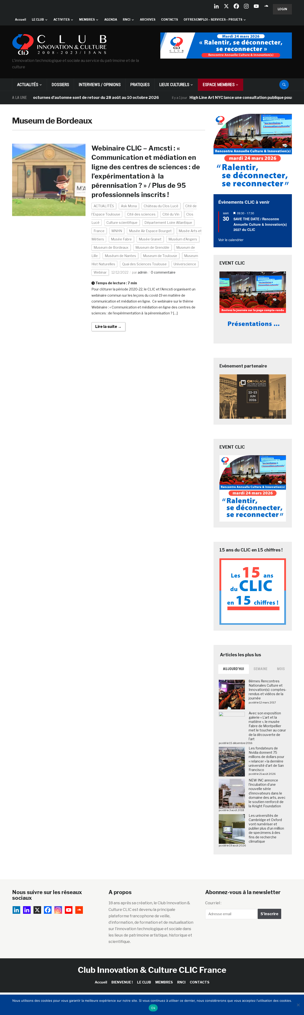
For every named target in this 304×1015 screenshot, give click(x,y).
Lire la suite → (108, 326)
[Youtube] (256, 6)
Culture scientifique (122, 222)
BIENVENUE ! (122, 982)
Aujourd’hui (233, 669)
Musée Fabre (121, 239)
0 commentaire (163, 272)
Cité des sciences (141, 214)
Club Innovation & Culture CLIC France (152, 970)
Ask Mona (129, 206)
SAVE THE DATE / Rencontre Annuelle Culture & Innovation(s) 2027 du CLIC (260, 224)
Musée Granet (150, 239)
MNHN (116, 231)
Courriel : (213, 903)
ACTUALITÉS (27, 84)
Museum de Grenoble (152, 247)
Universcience (185, 264)
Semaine (261, 669)
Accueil (20, 19)
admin (142, 272)
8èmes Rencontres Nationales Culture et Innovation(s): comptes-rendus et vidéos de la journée (267, 689)
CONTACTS (169, 19)
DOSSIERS (60, 84)
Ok (153, 1008)
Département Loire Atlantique (168, 222)
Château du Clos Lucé (161, 206)
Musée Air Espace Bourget (150, 231)
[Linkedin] (27, 910)
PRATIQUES (140, 84)
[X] (226, 6)
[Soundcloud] (266, 6)
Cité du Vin (170, 214)
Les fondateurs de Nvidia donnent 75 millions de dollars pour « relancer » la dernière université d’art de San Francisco (266, 759)
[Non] (298, 1004)
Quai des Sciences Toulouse (144, 264)
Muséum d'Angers (182, 239)
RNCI (126, 19)
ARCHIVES (147, 19)
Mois (281, 669)
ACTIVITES (61, 19)
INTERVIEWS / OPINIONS (100, 84)
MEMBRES (87, 19)
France (99, 231)
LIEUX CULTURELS (174, 84)
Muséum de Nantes (120, 256)
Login (282, 9)
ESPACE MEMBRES (219, 84)
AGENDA (110, 19)
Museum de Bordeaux (111, 247)
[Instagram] (246, 6)
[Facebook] (236, 6)
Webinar (100, 272)
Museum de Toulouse (160, 256)
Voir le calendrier (230, 239)
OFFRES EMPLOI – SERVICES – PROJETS (213, 19)
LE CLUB (38, 19)
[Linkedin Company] (216, 6)
